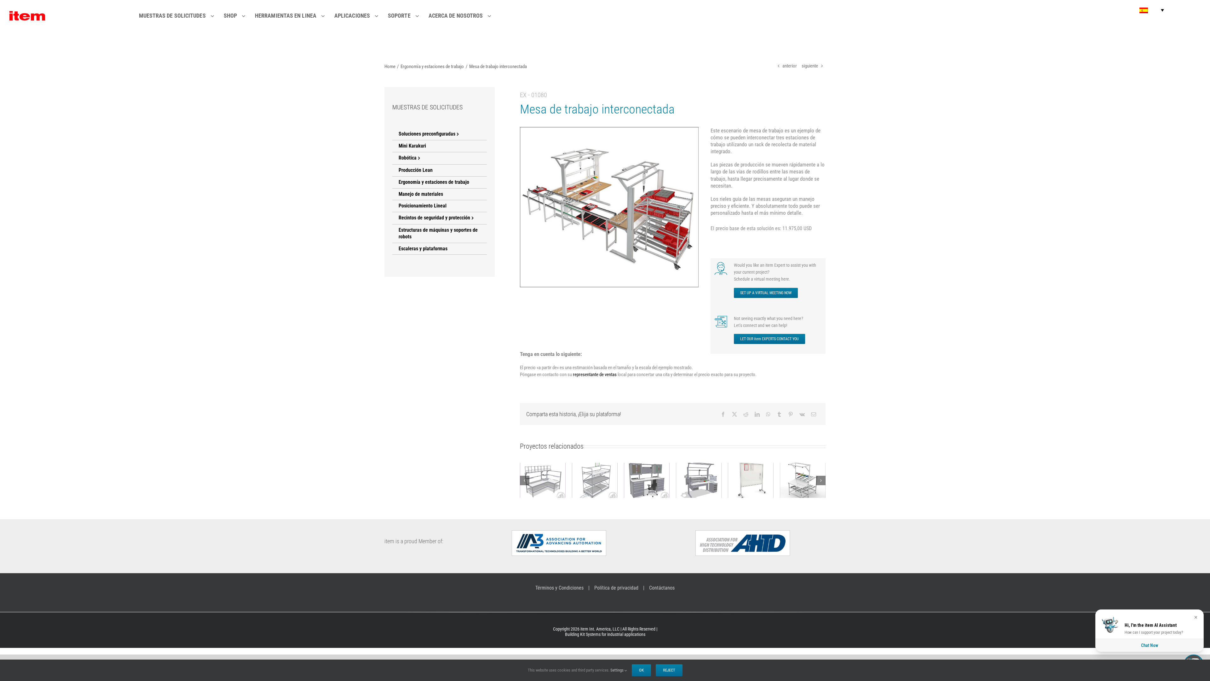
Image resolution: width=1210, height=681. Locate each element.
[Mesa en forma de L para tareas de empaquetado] (543, 480)
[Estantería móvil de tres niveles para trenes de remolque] (595, 480)
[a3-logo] (559, 533)
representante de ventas (595, 374)
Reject (669, 670)
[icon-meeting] (721, 264)
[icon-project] (721, 317)
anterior (789, 66)
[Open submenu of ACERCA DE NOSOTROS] (493, 16)
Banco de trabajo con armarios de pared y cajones (646, 464)
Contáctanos (662, 588)
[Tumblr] (779, 414)
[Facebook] (723, 414)
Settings (617, 670)
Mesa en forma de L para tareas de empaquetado (542, 464)
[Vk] (802, 414)
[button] (1151, 10)
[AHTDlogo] (742, 533)
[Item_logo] (27, 13)
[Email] (813, 414)
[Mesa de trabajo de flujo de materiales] (803, 480)
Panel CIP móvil (750, 475)
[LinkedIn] (757, 414)
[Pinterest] (790, 414)
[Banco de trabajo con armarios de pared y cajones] (647, 480)
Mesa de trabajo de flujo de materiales (802, 468)
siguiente (810, 66)
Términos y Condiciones (559, 588)
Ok (641, 670)
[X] (734, 414)
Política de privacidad (616, 588)
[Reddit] (746, 414)
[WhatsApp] (768, 414)
